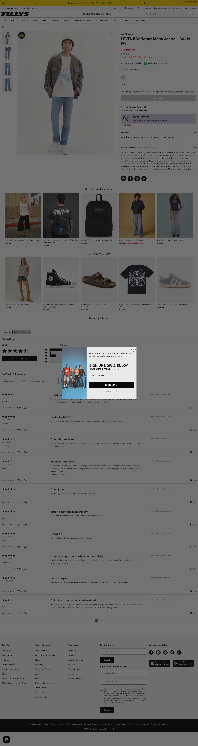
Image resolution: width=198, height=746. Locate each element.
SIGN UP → (111, 385)
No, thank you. (111, 391)
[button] (194, 213)
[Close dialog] (133, 349)
